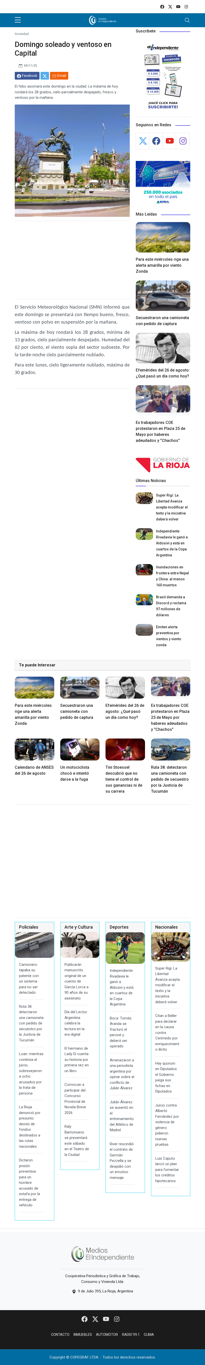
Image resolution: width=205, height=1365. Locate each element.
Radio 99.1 (131, 1335)
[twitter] (170, 6)
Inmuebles (83, 1335)
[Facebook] (85, 1319)
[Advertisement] (72, 260)
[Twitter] (95, 1319)
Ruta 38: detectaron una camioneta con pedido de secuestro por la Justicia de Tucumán (170, 779)
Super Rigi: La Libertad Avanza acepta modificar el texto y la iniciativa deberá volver (172, 507)
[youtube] (178, 6)
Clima (149, 1335)
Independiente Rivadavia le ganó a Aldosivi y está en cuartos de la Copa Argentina (172, 543)
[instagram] (186, 6)
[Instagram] (117, 1319)
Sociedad (22, 34)
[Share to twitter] (44, 76)
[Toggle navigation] (187, 20)
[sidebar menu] (18, 20)
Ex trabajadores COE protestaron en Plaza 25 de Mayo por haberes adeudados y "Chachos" (170, 717)
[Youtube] (106, 1319)
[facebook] (162, 6)
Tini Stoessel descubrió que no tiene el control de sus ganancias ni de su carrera (124, 779)
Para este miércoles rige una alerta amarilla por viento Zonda (162, 265)
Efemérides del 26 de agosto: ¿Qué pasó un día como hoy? (125, 711)
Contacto (60, 1335)
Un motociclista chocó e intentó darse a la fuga (74, 773)
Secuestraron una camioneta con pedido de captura (76, 711)
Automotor (107, 1335)
